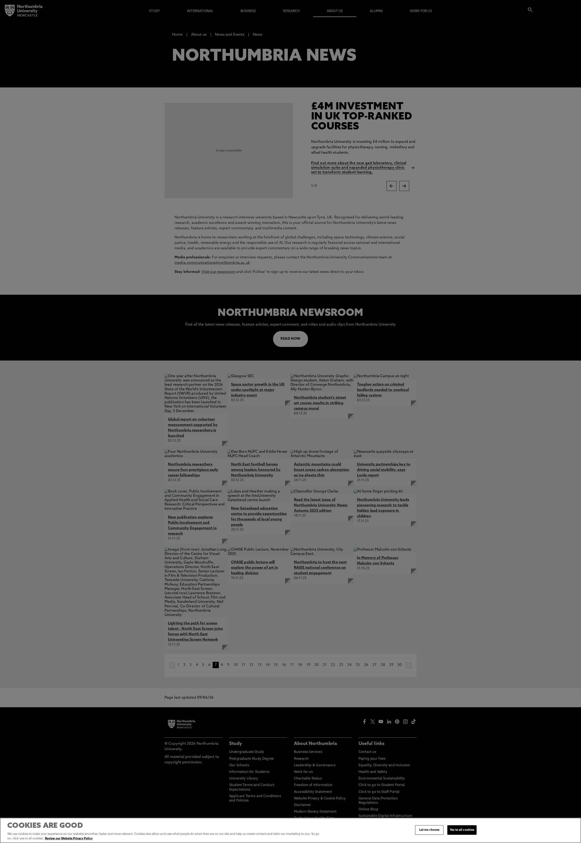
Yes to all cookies (462, 829)
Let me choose (429, 829)
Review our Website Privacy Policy (69, 838)
